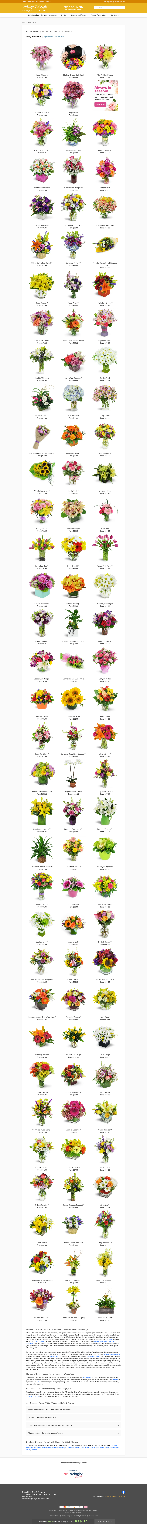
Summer (44, 15)
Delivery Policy (93, 1515)
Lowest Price (59, 37)
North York (89, 1447)
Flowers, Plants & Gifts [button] (99, 15)
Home (23, 22)
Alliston (96, 1447)
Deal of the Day (33, 15)
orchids (115, 1379)
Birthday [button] (64, 15)
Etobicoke (76, 1447)
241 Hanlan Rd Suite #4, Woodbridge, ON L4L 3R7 (39, 1494)
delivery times (34, 1396)
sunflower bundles (93, 1356)
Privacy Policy (66, 1515)
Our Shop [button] (114, 15)
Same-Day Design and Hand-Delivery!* (36, 1)
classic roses (39, 1341)
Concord (34, 1449)
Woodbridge (61, 1447)
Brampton (29, 1447)
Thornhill (70, 1447)
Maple (107, 1447)
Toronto (114, 1445)
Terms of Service (54, 1515)
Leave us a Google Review (114, 1496)
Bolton (102, 1447)
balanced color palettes (112, 1354)
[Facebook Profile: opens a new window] (123, 1492)
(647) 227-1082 (27, 1496)
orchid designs (55, 1356)
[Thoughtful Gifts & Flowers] (37, 8)
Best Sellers (36, 37)
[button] (141, 1515)
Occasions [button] (53, 15)
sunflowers (87, 1377)
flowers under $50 (100, 1341)
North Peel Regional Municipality (45, 1447)
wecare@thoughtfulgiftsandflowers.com (35, 1498)
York (82, 1447)
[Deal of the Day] (105, 95)
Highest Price (48, 37)
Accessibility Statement (79, 1515)
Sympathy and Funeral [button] (79, 15)
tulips (110, 1339)
